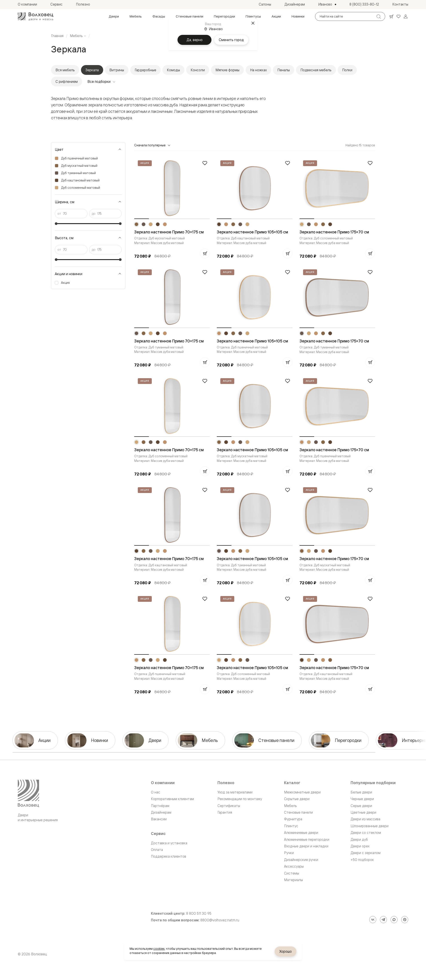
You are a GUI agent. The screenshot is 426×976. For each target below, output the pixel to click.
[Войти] (405, 16)
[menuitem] (113, 16)
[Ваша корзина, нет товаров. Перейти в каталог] (391, 16)
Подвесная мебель (315, 70)
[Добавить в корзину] (205, 253)
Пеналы (283, 70)
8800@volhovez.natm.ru (219, 920)
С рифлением (66, 81)
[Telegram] (383, 919)
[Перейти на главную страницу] (35, 16)
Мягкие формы (227, 70)
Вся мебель (65, 70)
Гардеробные (145, 70)
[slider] (56, 223)
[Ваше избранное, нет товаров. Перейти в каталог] (398, 16)
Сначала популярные (150, 145)
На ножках (258, 70)
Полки (347, 70)
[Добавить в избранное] (205, 163)
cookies (159, 949)
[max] (394, 919)
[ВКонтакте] (372, 919)
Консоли (198, 70)
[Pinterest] (404, 919)
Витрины (116, 70)
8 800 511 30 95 (198, 913)
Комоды (173, 70)
